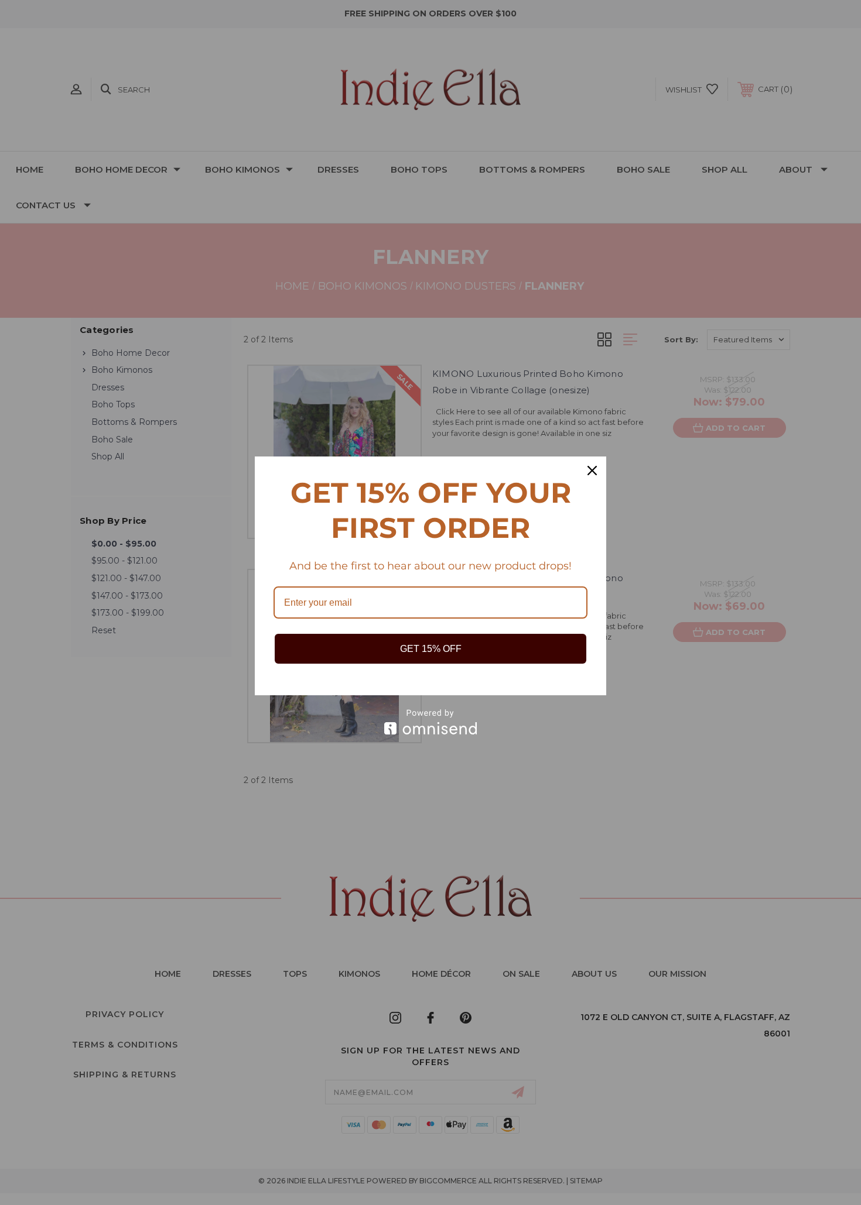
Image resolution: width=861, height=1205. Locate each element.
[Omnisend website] (430, 722)
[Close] (592, 470)
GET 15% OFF (431, 649)
